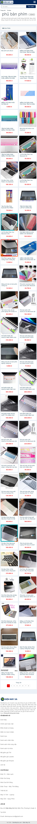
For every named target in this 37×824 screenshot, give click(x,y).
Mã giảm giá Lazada (7, 756)
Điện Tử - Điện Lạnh (6, 774)
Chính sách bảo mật (6, 724)
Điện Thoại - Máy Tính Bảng (9, 786)
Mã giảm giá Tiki (5, 752)
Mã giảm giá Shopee (7, 761)
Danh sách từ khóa (6, 748)
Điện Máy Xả (26, 822)
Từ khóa (9, 10)
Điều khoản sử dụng (6, 728)
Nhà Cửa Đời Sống (6, 782)
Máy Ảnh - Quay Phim (7, 799)
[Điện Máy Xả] (9, 699)
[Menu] (34, 2)
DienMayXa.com (17, 822)
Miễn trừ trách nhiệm (7, 732)
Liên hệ (2, 765)
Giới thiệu (3, 720)
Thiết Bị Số (3, 790)
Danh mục (3, 736)
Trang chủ (2, 10)
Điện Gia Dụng (5, 778)
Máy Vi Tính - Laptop (7, 795)
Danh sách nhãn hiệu (7, 740)
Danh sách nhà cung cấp (8, 744)
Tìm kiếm (31, 6)
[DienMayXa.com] (9, 2)
